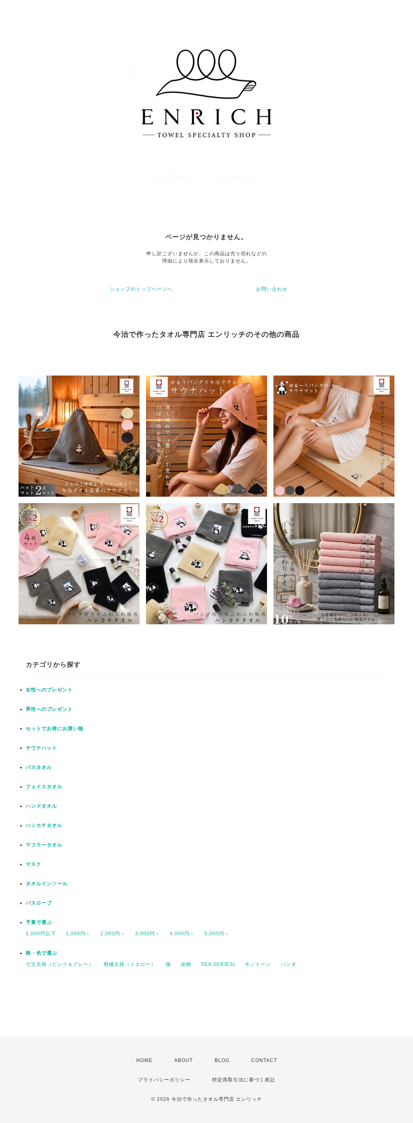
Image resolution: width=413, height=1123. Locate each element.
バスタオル (39, 767)
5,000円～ (216, 933)
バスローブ (39, 903)
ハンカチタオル (44, 825)
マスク (34, 864)
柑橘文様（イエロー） (130, 964)
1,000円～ (78, 933)
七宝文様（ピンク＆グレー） (60, 964)
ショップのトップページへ (141, 289)
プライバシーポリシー (164, 1080)
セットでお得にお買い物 (54, 728)
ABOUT (183, 1060)
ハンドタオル (41, 806)
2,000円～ (112, 933)
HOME (144, 1060)
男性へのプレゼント (49, 709)
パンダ (288, 964)
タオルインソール (47, 883)
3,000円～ (147, 933)
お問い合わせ (272, 289)
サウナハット (41, 748)
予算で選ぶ (39, 922)
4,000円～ (182, 933)
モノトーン (258, 964)
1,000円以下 (41, 933)
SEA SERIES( (218, 964)
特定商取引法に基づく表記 (243, 1080)
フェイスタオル (44, 786)
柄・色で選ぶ (41, 953)
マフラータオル (44, 845)
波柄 (186, 964)
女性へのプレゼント (49, 690)
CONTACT (264, 1060)
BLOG (222, 1060)
